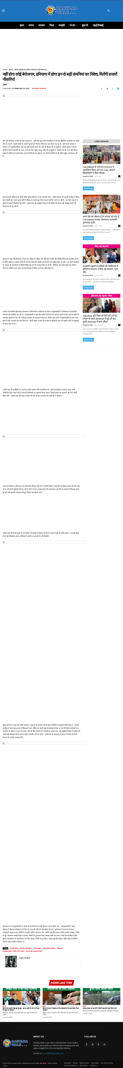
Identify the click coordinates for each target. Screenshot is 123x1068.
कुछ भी (11, 70)
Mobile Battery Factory (14, 951)
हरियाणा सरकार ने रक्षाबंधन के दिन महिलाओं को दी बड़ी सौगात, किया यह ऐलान (61, 1009)
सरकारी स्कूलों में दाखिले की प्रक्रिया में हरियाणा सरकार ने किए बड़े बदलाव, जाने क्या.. (100, 269)
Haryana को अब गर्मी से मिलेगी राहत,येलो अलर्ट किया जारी (100, 1008)
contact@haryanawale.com (53, 1053)
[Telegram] (118, 88)
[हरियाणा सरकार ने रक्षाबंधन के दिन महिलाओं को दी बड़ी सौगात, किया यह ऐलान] (61, 996)
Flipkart (37, 948)
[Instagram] (92, 1044)
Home (5, 70)
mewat (60, 948)
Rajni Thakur (40, 88)
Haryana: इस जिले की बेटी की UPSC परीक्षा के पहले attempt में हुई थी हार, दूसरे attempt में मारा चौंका (100, 318)
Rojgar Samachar (34, 951)
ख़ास (84, 163)
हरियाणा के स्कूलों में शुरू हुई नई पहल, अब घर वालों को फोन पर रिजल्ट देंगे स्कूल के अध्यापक (21, 1009)
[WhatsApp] (112, 88)
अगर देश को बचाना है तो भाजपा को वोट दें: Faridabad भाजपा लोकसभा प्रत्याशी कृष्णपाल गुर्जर (101, 219)
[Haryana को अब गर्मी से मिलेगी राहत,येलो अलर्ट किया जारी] (101, 996)
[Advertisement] (61, 47)
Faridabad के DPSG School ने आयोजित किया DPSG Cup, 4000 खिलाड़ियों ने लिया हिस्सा (99, 170)
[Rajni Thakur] (11, 961)
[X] (107, 88)
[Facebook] (101, 88)
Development (26, 948)
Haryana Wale (88, 176)
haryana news (49, 948)
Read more (88, 188)
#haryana (14, 948)
